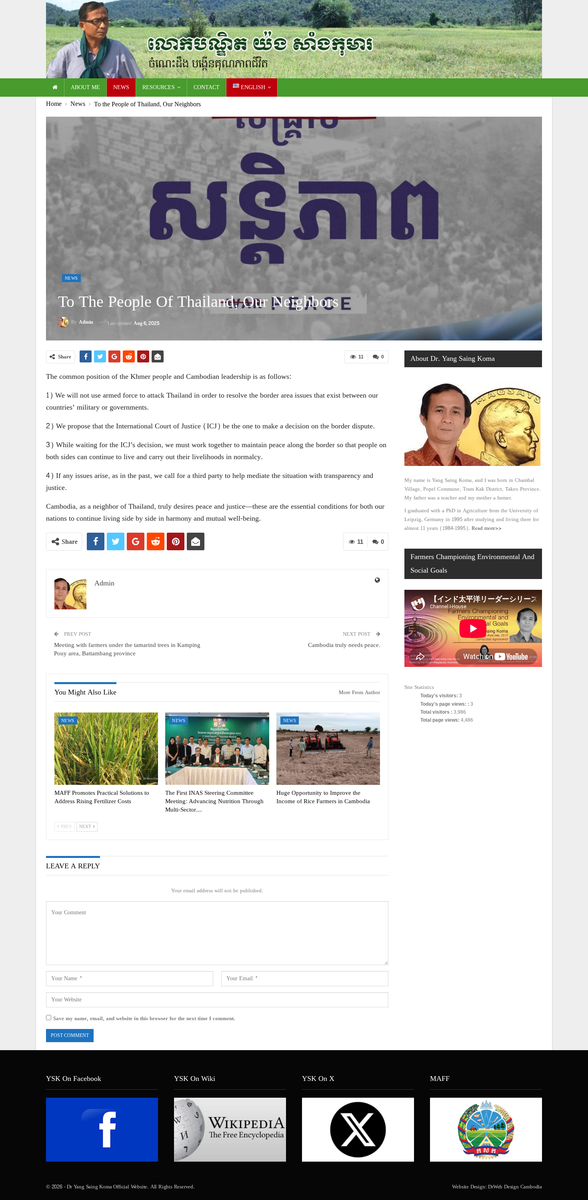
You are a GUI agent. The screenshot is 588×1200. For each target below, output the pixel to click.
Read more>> (487, 528)
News (121, 87)
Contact (207, 87)
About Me (85, 87)
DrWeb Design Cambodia (515, 1187)
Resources (158, 87)
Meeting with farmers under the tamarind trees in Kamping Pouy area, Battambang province (127, 649)
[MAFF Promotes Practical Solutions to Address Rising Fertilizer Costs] (106, 748)
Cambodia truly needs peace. (344, 645)
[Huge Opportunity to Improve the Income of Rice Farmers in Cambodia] (328, 748)
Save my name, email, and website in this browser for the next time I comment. (144, 1018)
